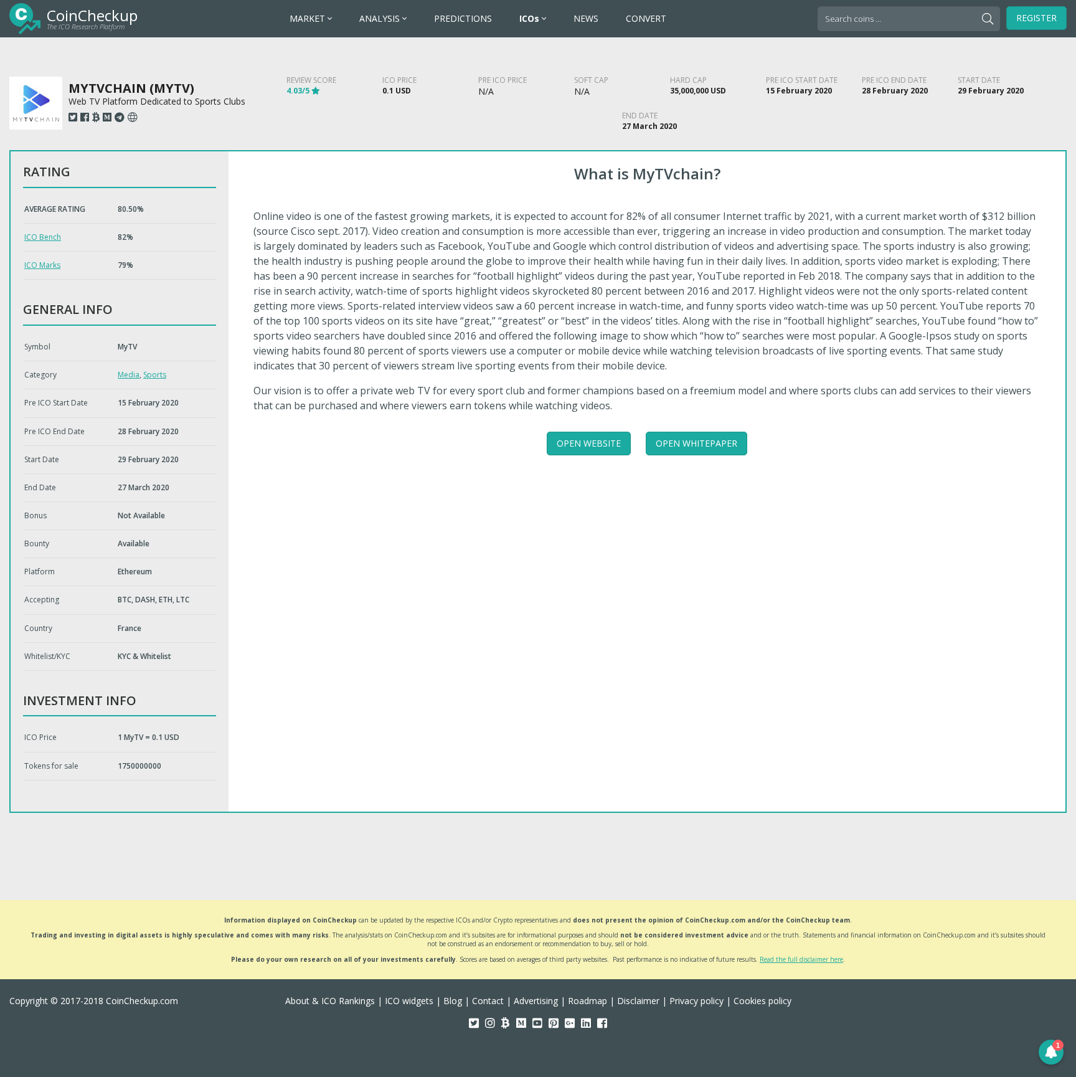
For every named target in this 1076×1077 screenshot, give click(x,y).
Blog (452, 1001)
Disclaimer (638, 1001)
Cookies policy (762, 1001)
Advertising (536, 1001)
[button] (1051, 1052)
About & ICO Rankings (330, 1001)
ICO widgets (409, 1001)
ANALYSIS (380, 18)
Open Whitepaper (696, 443)
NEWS (585, 18)
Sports (154, 374)
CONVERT (646, 18)
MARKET (309, 18)
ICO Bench (42, 237)
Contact (488, 1001)
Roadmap (587, 1001)
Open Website (589, 443)
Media (128, 374)
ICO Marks (42, 265)
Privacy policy (696, 1001)
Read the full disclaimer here (801, 959)
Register (1036, 18)
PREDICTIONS (463, 18)
